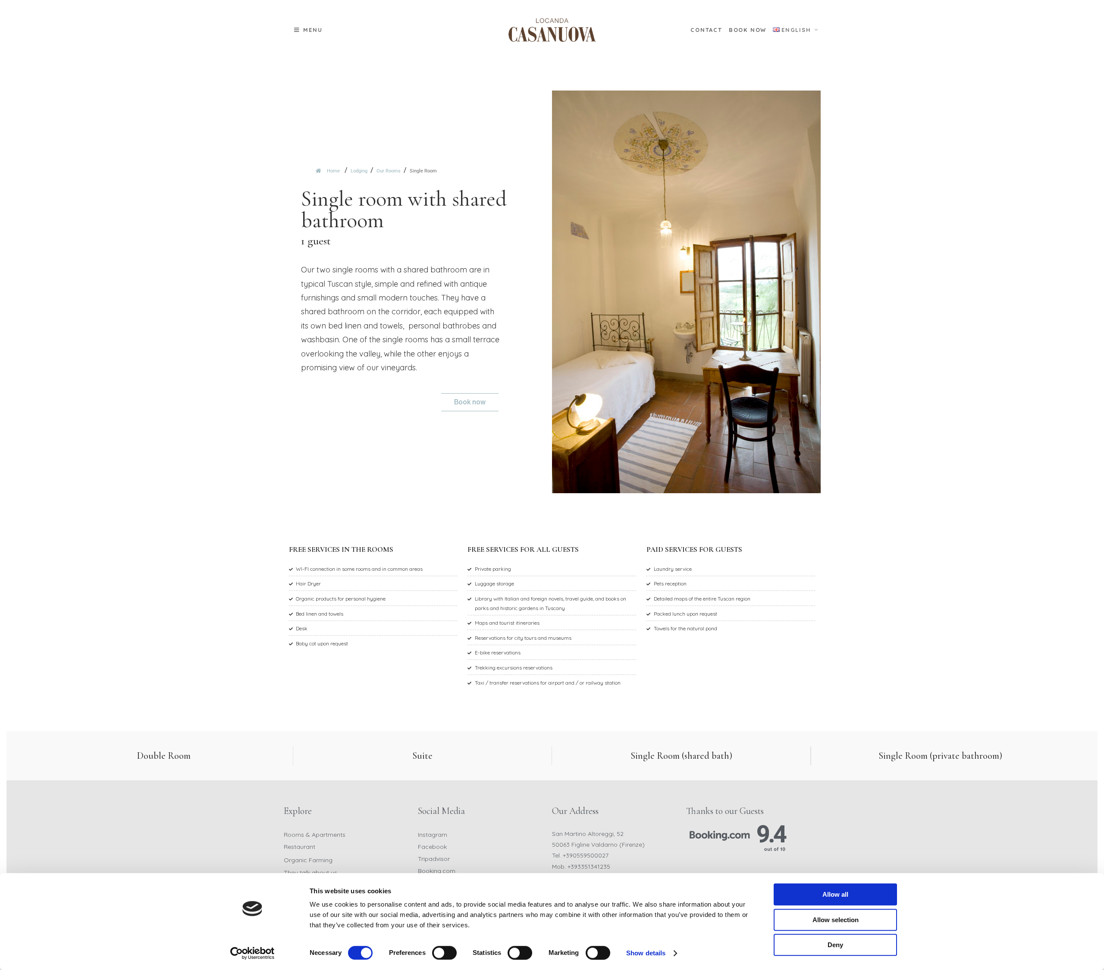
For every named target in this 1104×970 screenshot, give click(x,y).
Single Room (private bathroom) (940, 755)
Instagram (432, 835)
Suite (422, 755)
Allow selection (835, 919)
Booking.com (436, 871)
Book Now (747, 29)
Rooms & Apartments (314, 835)
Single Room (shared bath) (681, 755)
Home (333, 171)
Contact (706, 29)
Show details (645, 953)
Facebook (432, 847)
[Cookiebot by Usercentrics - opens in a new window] (252, 953)
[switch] (444, 953)
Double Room (164, 755)
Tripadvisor (434, 859)
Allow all (835, 894)
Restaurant (299, 847)
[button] (308, 30)
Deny (835, 944)
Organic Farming (308, 860)
